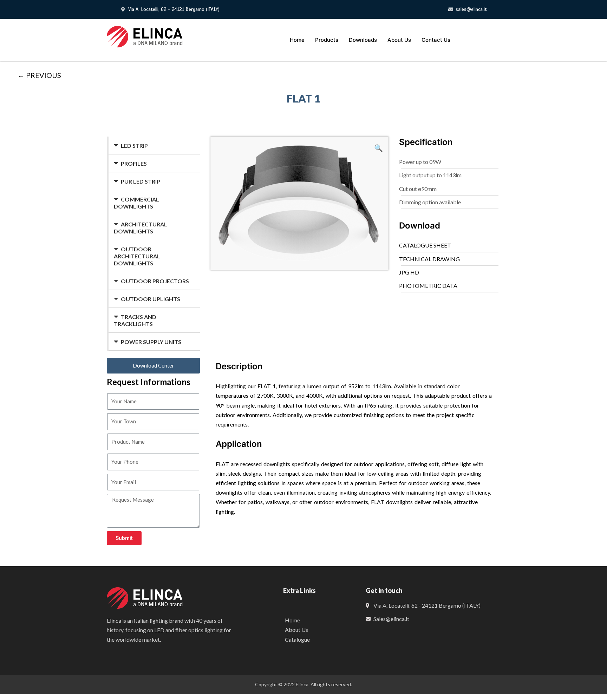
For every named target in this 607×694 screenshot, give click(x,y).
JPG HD (409, 272)
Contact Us (436, 40)
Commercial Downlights (136, 203)
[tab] (154, 145)
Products (326, 40)
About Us (399, 40)
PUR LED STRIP (140, 181)
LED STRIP (134, 145)
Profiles (134, 163)
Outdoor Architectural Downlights (137, 256)
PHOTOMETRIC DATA (428, 285)
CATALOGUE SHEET (425, 245)
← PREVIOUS (39, 75)
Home (297, 40)
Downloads (363, 40)
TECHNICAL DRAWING (429, 259)
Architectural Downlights (140, 227)
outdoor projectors (155, 281)
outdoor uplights (150, 299)
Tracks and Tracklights (135, 320)
